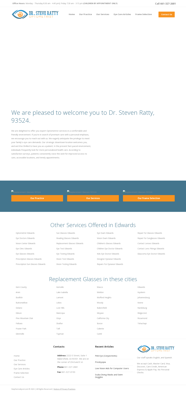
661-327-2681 (71, 367)
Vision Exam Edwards (106, 238)
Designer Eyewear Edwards (109, 259)
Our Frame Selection (149, 198)
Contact (52, 75)
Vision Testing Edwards (66, 264)
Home (72, 14)
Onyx (58, 318)
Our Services (102, 14)
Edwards (141, 287)
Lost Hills (60, 308)
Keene (140, 302)
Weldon (100, 292)
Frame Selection (143, 14)
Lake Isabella (62, 292)
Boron (100, 323)
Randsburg (142, 308)
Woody (100, 302)
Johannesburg (144, 297)
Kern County (21, 287)
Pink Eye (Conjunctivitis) (106, 355)
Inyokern (141, 292)
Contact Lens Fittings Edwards (151, 248)
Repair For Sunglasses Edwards (151, 238)
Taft (58, 328)
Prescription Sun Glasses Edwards (30, 264)
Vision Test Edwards (65, 259)
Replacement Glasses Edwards (69, 243)
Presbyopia (100, 362)
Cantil (99, 333)
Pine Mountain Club (24, 318)
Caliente (100, 328)
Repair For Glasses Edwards (150, 233)
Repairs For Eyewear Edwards (110, 264)
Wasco (100, 287)
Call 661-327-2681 (165, 3)
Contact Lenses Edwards (148, 243)
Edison (19, 313)
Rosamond (142, 318)
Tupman (60, 333)
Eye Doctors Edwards (25, 238)
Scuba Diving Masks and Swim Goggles (109, 376)
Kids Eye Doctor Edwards (108, 253)
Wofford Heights (104, 297)
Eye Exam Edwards (105, 233)
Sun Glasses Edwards (65, 233)
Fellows (19, 323)
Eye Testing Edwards (65, 253)
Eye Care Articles (122, 14)
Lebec (59, 302)
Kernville (60, 287)
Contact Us (166, 14)
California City (103, 318)
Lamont (59, 297)
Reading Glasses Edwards (67, 238)
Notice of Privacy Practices (64, 389)
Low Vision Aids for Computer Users (112, 368)
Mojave (100, 313)
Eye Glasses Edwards (25, 253)
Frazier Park (21, 328)
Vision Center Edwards (25, 243)
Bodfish (19, 297)
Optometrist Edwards (25, 233)
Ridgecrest (142, 313)
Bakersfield (102, 308)
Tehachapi (142, 323)
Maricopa (60, 313)
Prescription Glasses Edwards (29, 259)
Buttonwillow (21, 302)
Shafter (59, 323)
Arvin (18, 292)
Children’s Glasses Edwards (109, 243)
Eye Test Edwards (64, 248)
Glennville (20, 333)
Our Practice (85, 14)
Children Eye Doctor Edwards (110, 248)
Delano (19, 308)
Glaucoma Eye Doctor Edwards (151, 253)
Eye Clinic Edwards (24, 248)
